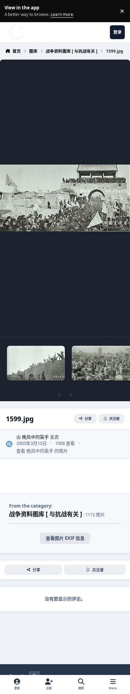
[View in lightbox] (65, 198)
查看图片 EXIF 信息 (65, 538)
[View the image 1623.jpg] (36, 363)
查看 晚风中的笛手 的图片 (42, 451)
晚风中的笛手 (35, 437)
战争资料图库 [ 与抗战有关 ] (45, 514)
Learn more (12, 11)
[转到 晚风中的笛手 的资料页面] (9, 444)
